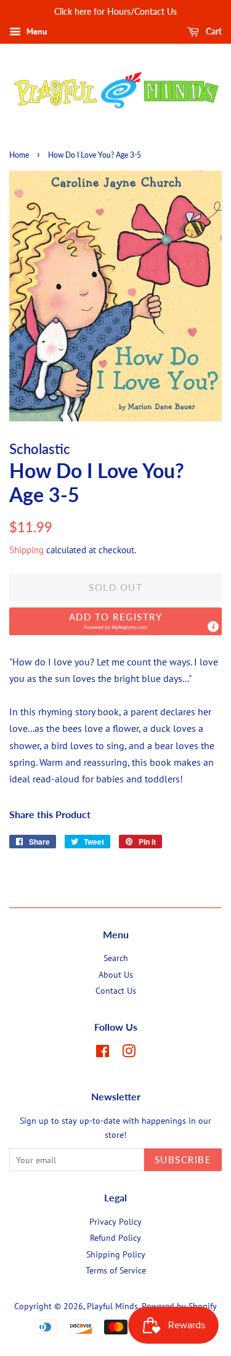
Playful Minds (112, 1306)
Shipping (26, 550)
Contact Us (115, 990)
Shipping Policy (115, 1254)
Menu (35, 31)
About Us (116, 974)
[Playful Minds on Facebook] (102, 1053)
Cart (213, 31)
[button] (115, 621)
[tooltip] (213, 626)
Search (115, 958)
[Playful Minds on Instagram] (129, 1053)
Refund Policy (115, 1237)
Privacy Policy (115, 1221)
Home (19, 155)
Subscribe (183, 1159)
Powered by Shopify (179, 1306)
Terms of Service (116, 1270)
